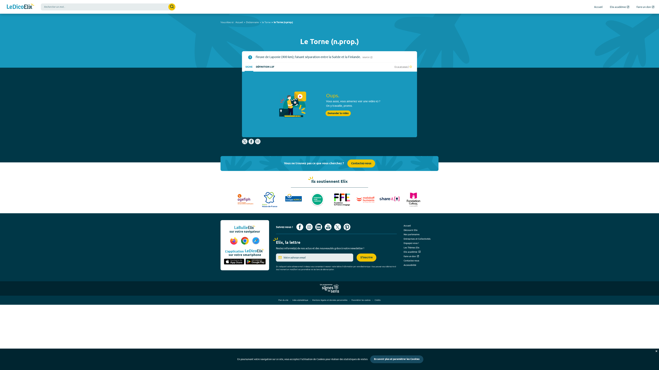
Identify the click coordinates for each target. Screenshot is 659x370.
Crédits (378, 300)
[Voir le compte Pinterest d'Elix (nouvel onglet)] (347, 227)
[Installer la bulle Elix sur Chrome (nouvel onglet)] (245, 241)
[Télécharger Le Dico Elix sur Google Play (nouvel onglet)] (256, 262)
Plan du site (283, 300)
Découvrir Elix (411, 230)
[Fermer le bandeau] (656, 351)
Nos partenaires (412, 234)
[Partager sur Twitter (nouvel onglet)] (245, 143)
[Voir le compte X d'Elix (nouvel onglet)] (337, 227)
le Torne (266, 22)
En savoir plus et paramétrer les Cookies (397, 359)
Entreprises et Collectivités (417, 238)
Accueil (239, 22)
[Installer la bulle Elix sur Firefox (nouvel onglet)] (234, 241)
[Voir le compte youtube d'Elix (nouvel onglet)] (328, 227)
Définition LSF (265, 67)
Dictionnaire (252, 22)
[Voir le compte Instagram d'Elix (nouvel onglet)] (309, 227)
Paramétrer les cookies (361, 300)
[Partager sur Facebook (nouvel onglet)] (251, 143)
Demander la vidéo (338, 113)
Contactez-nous (361, 163)
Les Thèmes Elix (411, 247)
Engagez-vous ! (411, 243)
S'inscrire (366, 257)
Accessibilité (410, 265)
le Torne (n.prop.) (283, 22)
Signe (248, 67)
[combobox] (108, 6)
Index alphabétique (300, 300)
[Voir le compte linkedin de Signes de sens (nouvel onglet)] (318, 227)
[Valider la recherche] (171, 6)
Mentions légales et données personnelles (330, 300)
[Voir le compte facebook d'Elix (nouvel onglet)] (299, 227)
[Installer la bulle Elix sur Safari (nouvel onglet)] (256, 241)
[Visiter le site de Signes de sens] (329, 288)
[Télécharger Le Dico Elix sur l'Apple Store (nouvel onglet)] (234, 262)
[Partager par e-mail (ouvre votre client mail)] (258, 143)
